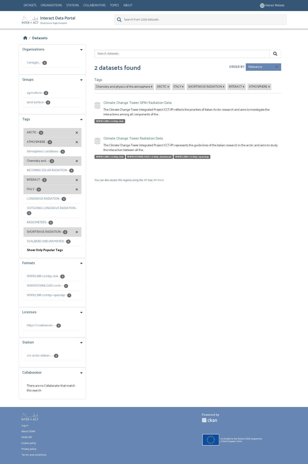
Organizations (51, 5)
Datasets (30, 5)
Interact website (274, 5)
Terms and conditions (33, 455)
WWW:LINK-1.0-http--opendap (192, 157)
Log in (24, 425)
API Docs (158, 180)
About (127, 5)
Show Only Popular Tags (45, 250)
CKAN (209, 420)
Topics (114, 5)
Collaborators (94, 5)
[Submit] (275, 54)
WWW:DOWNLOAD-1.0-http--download (149, 157)
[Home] (25, 38)
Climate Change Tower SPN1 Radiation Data (137, 103)
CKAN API (26, 437)
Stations (73, 5)
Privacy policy (28, 449)
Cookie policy (28, 443)
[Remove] (151, 87)
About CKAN (28, 431)
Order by (236, 67)
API (145, 180)
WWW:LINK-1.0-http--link (110, 121)
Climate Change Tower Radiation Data (133, 138)
